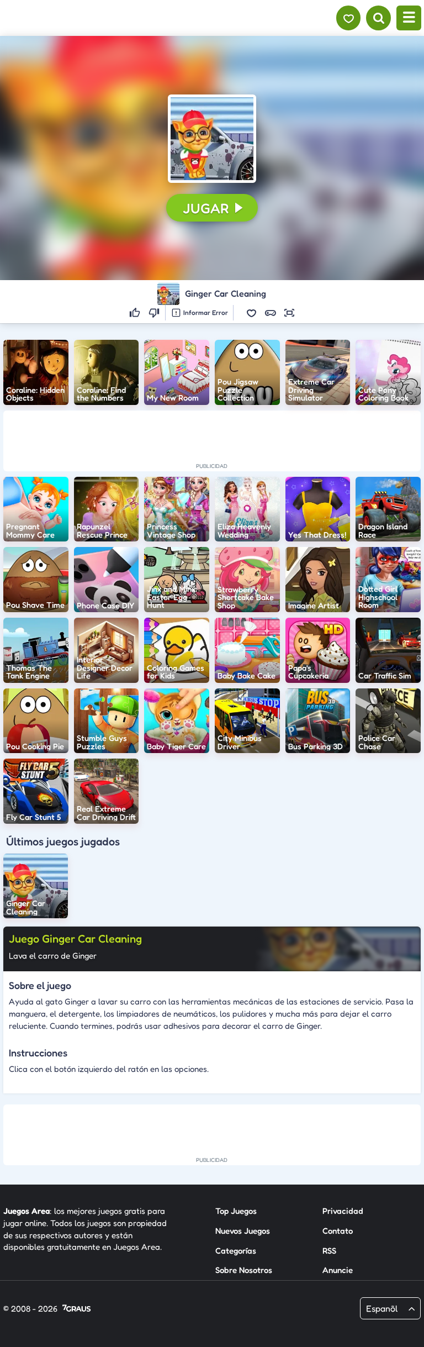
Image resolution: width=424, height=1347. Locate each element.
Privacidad (342, 1211)
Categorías (235, 1250)
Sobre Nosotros (243, 1270)
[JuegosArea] (67, 18)
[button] (212, 138)
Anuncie (337, 1270)
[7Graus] (76, 1309)
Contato (337, 1230)
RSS (329, 1250)
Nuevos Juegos (242, 1230)
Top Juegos (236, 1211)
